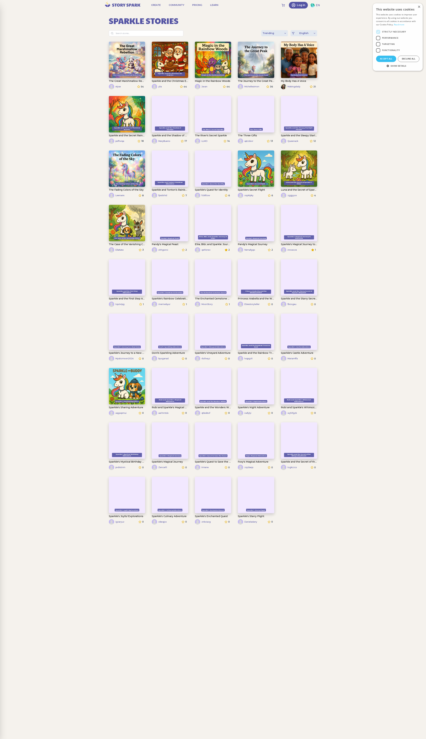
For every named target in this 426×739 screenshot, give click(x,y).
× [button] (419, 7)
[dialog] (398, 37)
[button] (397, 65)
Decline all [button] (408, 58)
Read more (399, 24)
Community (176, 4)
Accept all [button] (386, 58)
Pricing (197, 4)
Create (156, 4)
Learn (214, 4)
